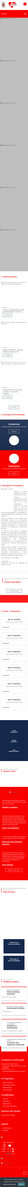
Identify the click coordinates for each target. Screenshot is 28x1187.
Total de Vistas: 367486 (8, 1115)
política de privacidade (9, 1184)
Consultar (14, 473)
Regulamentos (7, 1103)
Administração (7, 1128)
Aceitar (21, 1184)
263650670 (5, 1068)
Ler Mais (7, 315)
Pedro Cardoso (10, 807)
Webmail (5, 1130)
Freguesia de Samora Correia (9, 1064)
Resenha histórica (8, 1082)
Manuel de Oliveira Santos (12, 843)
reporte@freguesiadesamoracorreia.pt (13, 1071)
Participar (14, 431)
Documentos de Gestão (10, 1106)
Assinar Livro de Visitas (14, 870)
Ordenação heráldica (9, 1085)
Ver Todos (14, 407)
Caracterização (7, 1090)
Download (5, 627)
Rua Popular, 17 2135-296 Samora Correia (14, 1066)
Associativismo (7, 1087)
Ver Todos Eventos (14, 591)
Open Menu (25, 13)
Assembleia (6, 1101)
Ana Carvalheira (10, 828)
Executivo (5, 1099)
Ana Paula (7, 865)
